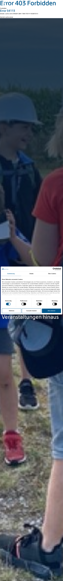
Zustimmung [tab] (11, 273)
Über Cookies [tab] (52, 273)
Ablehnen (11, 310)
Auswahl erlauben (31, 310)
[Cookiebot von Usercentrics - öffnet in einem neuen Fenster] (54, 269)
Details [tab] (32, 273)
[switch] (23, 304)
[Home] (10, 4)
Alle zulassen (51, 310)
